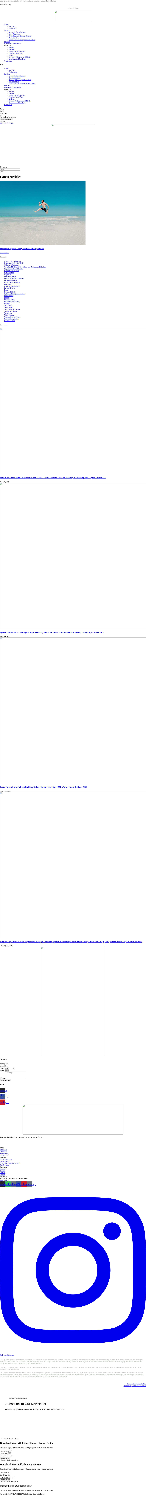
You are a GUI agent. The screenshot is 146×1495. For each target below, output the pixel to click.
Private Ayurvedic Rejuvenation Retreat (22, 40)
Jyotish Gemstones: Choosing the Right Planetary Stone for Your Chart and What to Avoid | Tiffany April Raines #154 (52, 632)
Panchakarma (8, 296)
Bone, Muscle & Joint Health (14, 263)
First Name (4, 1451)
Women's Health (9, 321)
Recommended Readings (17, 59)
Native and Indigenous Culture (14, 294)
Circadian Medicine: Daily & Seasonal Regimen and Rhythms (25, 267)
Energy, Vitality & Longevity (14, 278)
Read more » (4, 253)
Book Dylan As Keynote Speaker (20, 36)
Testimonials (13, 28)
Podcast (11, 49)
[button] (73, 65)
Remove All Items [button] (6, 119)
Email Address (5, 1456)
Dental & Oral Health (11, 271)
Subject (2, 1070)
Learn (6, 290)
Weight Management (11, 319)
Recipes (11, 55)
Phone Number (5, 1068)
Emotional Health (10, 276)
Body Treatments (14, 34)
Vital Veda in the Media (12, 317)
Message (3, 1078)
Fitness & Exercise (10, 280)
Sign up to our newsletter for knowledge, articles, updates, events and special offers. (28, 1)
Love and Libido (10, 292)
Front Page (8, 284)
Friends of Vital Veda (16, 53)
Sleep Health (8, 307)
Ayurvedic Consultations (17, 32)
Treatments (8, 313)
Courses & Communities (12, 44)
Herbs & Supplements (11, 286)
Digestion (7, 275)
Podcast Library (9, 300)
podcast (6, 298)
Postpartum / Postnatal (11, 301)
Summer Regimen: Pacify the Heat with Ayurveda (22, 249)
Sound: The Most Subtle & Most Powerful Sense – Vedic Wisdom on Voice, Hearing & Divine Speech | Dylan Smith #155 (53, 478)
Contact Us (8, 61)
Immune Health (9, 288)
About (6, 24)
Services (7, 30)
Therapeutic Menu (10, 311)
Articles (11, 47)
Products (7, 42)
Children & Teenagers (11, 265)
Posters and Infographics (17, 51)
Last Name (4, 1454)
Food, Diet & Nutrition (12, 282)
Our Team (12, 26)
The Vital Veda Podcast (12, 309)
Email (2, 1066)
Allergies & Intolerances (12, 261)
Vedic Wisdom (9, 315)
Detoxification (9, 273)
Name (2, 1064)
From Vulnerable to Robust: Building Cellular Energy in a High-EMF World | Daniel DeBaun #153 (43, 787)
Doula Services (14, 38)
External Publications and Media (19, 57)
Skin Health (8, 305)
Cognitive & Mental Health (13, 269)
